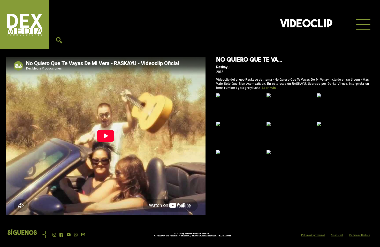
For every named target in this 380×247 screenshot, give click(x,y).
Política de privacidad (313, 235)
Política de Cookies (359, 235)
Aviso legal (337, 235)
